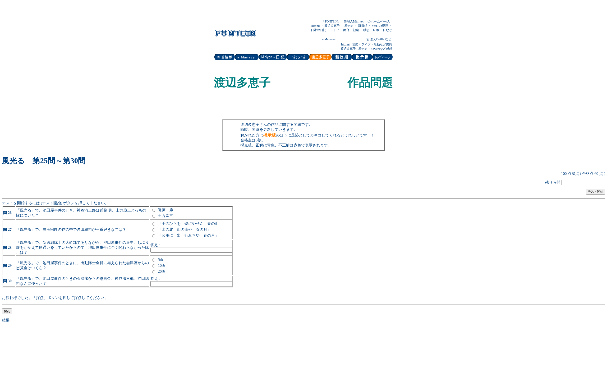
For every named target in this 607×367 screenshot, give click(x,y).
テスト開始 (595, 191)
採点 (7, 311)
